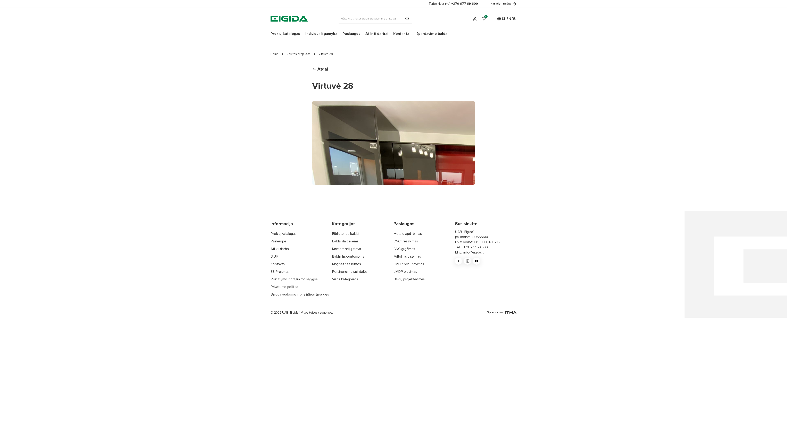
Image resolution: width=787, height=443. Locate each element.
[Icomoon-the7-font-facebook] (458, 261)
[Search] (407, 19)
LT (504, 19)
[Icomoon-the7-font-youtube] (476, 261)
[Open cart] (484, 19)
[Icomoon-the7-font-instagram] (467, 261)
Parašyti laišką (501, 4)
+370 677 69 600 (474, 247)
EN (508, 19)
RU (514, 19)
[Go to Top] (778, 434)
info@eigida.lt (473, 252)
